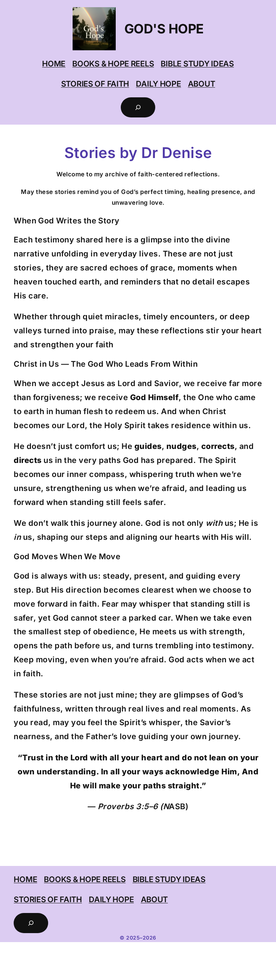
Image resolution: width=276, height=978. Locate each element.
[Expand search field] (138, 107)
